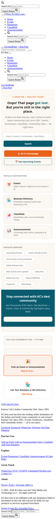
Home (10, 19)
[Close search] (30, 50)
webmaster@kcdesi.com (39, 471)
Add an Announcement (26, 442)
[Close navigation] (10, 53)
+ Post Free (23, 46)
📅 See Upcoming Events (28, 161)
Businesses (12, 24)
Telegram (36, 427)
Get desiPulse (10, 46)
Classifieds (12, 27)
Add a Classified (45, 442)
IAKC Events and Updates (17, 271)
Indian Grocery (12, 278)
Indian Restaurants (14, 265)
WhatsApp (26, 427)
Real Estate (26, 284)
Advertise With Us (24, 485)
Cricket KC (10, 284)
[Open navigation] (2, 14)
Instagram (15, 427)
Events (10, 22)
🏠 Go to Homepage (28, 153)
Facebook (5, 427)
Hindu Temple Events (37, 252)
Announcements (15, 30)
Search (28, 143)
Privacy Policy (8, 485)
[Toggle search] (2, 47)
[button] (2, 3)
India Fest (39, 271)
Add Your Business (10, 444)
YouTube (45, 427)
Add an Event (7, 442)
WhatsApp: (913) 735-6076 (14, 471)
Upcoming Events (14, 252)
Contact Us (6, 473)
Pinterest (5, 430)
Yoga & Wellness (33, 278)
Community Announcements (19, 259)
